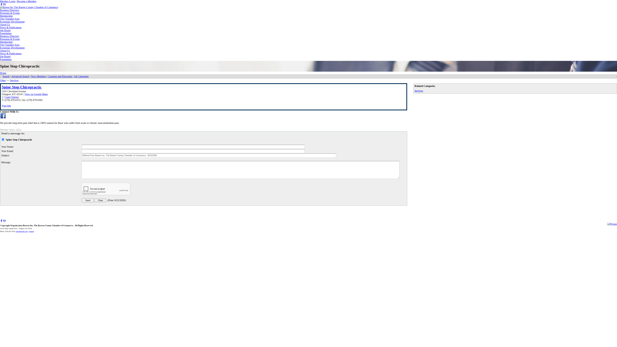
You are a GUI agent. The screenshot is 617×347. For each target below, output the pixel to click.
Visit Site (6, 105)
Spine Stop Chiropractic (22, 87)
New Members (38, 76)
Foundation (6, 33)
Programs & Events (10, 13)
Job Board (5, 30)
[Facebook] (1, 4)
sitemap (31, 231)
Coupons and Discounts (60, 76)
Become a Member (26, 1)
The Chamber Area (9, 19)
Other (3, 80)
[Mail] (4, 4)
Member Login (7, 1)
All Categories (81, 76)
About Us (5, 24)
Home (3, 73)
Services (419, 90)
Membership (6, 16)
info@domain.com (22, 231)
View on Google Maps (36, 94)
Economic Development (12, 21)
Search (6, 76)
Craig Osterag (11, 97)
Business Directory (9, 10)
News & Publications (11, 27)
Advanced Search (20, 76)
